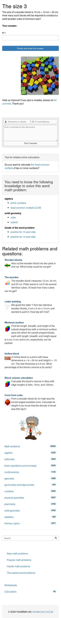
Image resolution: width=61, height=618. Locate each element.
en (43, 611)
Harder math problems (18, 566)
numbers (30, 491)
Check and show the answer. (30, 48)
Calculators (30, 591)
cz (47, 611)
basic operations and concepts (30, 465)
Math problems (30, 446)
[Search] (56, 538)
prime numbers (18, 203)
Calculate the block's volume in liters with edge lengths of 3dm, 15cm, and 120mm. (29, 381)
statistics (30, 517)
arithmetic (30, 459)
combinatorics (30, 472)
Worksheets (10, 585)
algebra (30, 452)
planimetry (30, 504)
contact (36, 611)
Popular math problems (19, 560)
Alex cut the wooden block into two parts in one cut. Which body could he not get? (30, 263)
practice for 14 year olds (23, 236)
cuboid (14, 222)
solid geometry (30, 510)
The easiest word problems (21, 572)
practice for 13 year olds (23, 232)
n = (4, 32)
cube (13, 217)
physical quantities (30, 497)
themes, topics (30, 523)
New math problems (17, 553)
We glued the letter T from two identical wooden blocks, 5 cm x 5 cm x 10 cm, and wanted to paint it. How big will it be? (30, 306)
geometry (30, 478)
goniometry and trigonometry (30, 484)
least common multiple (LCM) (26, 207)
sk (52, 611)
